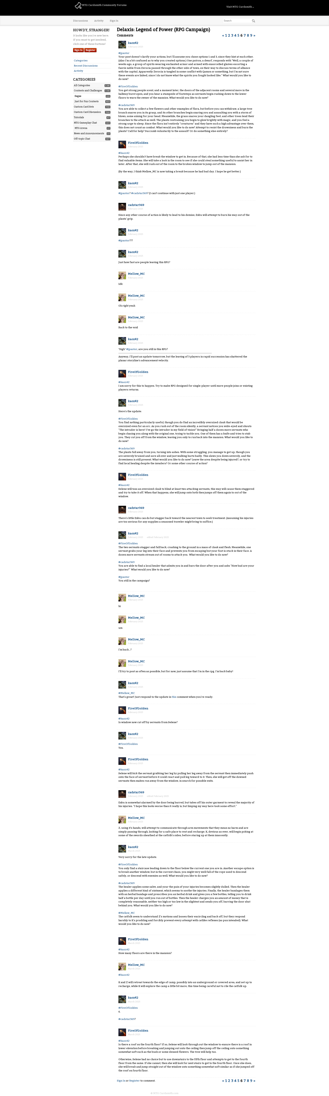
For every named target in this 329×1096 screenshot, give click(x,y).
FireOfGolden (138, 143)
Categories (81, 60)
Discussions (80, 20)
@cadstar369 (126, 105)
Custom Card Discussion (87, 112)
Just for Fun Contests (87, 101)
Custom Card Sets (84, 106)
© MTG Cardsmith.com (164, 1093)
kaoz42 (133, 43)
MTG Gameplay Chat (85, 122)
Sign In (114, 20)
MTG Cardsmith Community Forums (104, 5)
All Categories (82, 85)
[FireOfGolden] (122, 144)
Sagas (78, 96)
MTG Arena (81, 128)
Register (90, 50)
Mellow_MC (136, 273)
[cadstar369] (122, 206)
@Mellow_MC (126, 693)
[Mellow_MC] (122, 275)
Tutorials (79, 117)
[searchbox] (239, 20)
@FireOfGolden (128, 86)
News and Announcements (89, 133)
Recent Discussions (86, 65)
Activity (99, 20)
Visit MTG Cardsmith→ (240, 6)
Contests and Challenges (88, 90)
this (174, 696)
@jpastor (123, 53)
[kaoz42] (122, 44)
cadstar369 (136, 205)
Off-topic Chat (82, 138)
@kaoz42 (123, 153)
